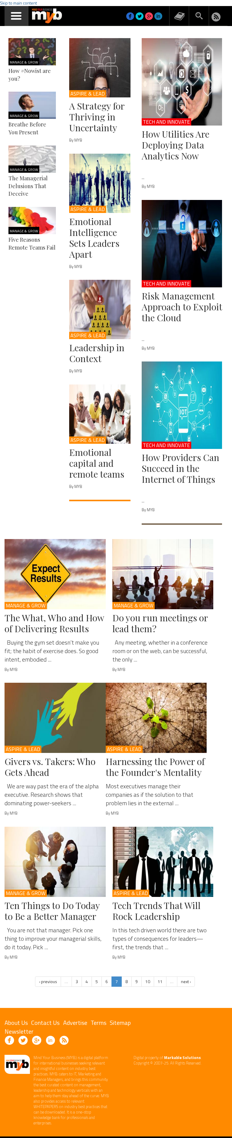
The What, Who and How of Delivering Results (54, 623)
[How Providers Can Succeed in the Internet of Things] (182, 405)
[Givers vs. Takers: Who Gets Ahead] (55, 718)
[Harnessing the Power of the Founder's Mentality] (156, 718)
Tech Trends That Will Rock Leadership (156, 910)
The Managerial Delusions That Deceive (28, 186)
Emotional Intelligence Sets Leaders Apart (94, 237)
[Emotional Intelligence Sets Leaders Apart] (99, 183)
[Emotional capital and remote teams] (99, 414)
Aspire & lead (87, 94)
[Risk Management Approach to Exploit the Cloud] (182, 243)
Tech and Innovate (166, 122)
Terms (98, 1022)
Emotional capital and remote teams (96, 463)
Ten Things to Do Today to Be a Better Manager (52, 910)
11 (160, 981)
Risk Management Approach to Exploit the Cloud (182, 307)
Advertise (75, 1022)
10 (147, 981)
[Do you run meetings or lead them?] (163, 574)
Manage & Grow (24, 62)
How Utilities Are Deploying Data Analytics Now (175, 145)
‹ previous (48, 981)
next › (186, 981)
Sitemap (120, 1022)
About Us (16, 1022)
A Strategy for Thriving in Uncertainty (96, 117)
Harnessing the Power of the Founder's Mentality (155, 766)
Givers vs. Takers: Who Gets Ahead (50, 766)
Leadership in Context (96, 353)
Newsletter (19, 1031)
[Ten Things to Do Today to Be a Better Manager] (55, 862)
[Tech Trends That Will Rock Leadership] (163, 862)
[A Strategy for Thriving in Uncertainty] (99, 67)
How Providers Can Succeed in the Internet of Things (180, 468)
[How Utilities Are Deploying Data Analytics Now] (182, 82)
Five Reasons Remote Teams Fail (32, 243)
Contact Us (45, 1022)
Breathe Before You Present (27, 128)
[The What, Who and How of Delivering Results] (55, 574)
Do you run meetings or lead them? (160, 623)
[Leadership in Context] (99, 309)
